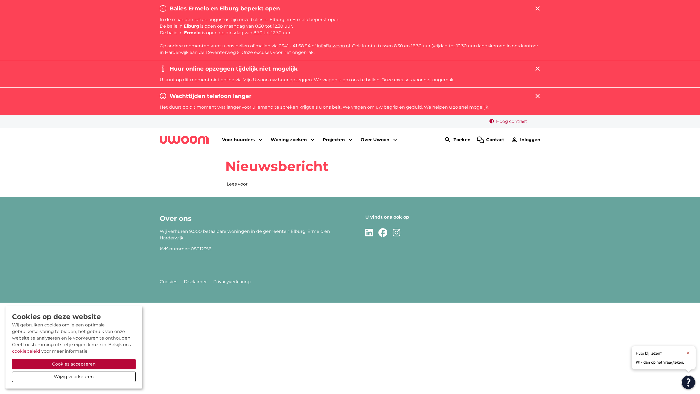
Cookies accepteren (74, 364)
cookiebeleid (26, 351)
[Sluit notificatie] (688, 353)
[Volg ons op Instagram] (396, 233)
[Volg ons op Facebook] (382, 233)
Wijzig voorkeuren (74, 376)
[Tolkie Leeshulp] (688, 382)
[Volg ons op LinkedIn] (369, 233)
